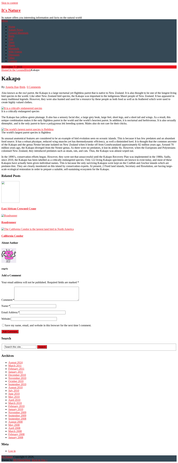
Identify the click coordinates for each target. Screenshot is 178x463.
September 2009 (17, 415)
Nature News (15, 29)
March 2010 (15, 403)
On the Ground (16, 70)
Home (11, 26)
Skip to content (9, 2)
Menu (4, 20)
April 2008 (14, 428)
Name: (5, 305)
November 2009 (17, 412)
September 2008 (17, 418)
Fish (10, 39)
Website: (6, 318)
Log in (12, 450)
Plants (11, 45)
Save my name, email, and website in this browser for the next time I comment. (48, 325)
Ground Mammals (18, 32)
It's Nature (11, 10)
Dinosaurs (13, 54)
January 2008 (15, 437)
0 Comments (34, 87)
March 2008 (15, 431)
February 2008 (16, 434)
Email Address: (10, 312)
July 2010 (13, 390)
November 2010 (17, 378)
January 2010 (15, 409)
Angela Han (12, 87)
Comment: (7, 299)
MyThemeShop (21, 459)
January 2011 (15, 371)
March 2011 (15, 365)
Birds (11, 36)
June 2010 (14, 393)
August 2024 (15, 362)
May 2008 (14, 424)
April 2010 (14, 399)
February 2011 (16, 368)
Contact (12, 61)
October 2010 (15, 381)
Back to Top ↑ (39, 459)
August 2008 (15, 421)
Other (11, 57)
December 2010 (17, 374)
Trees (11, 42)
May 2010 (14, 396)
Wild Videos (15, 51)
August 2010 (15, 387)
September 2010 (17, 384)
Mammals (13, 48)
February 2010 (16, 406)
